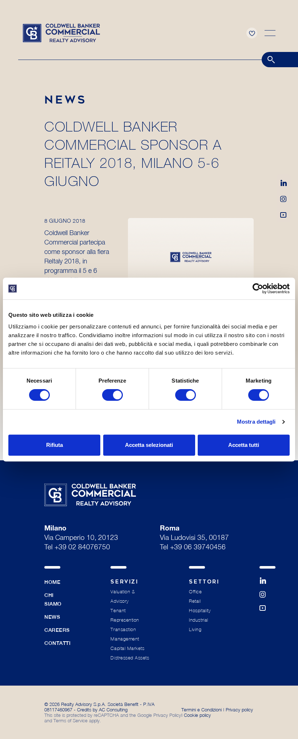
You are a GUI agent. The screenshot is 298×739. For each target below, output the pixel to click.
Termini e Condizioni (201, 709)
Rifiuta (54, 445)
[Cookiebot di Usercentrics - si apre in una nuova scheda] (258, 288)
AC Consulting (113, 709)
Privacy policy (239, 709)
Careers (57, 630)
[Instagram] (283, 198)
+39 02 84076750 (82, 547)
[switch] (112, 395)
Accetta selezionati (149, 445)
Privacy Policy (167, 715)
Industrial (198, 620)
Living (195, 629)
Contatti (57, 643)
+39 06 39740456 (198, 547)
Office (195, 591)
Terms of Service (70, 720)
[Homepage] (61, 32)
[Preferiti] (251, 33)
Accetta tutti (243, 445)
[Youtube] (283, 214)
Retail (195, 601)
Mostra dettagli (256, 422)
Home (52, 582)
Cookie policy (197, 715)
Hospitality (200, 610)
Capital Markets (127, 648)
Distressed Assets (129, 658)
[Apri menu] (270, 33)
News (52, 617)
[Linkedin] (283, 182)
